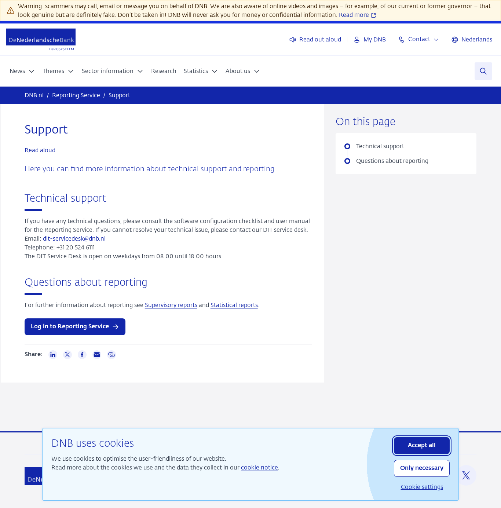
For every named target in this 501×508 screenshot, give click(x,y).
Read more (354, 14)
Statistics (196, 70)
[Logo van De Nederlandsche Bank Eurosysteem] (41, 39)
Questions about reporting (393, 160)
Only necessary (421, 468)
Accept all (422, 446)
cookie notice (259, 467)
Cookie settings (422, 486)
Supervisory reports (171, 304)
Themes (53, 70)
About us (238, 70)
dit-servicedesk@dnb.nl (74, 238)
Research (163, 70)
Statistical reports (234, 304)
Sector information (108, 70)
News (17, 70)
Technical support (380, 146)
